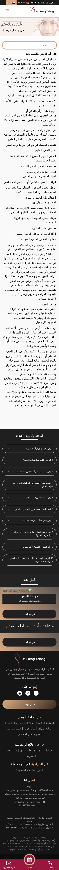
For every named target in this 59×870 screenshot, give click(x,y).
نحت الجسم (11, 750)
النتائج (49, 728)
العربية (9, 2)
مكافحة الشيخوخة (25, 770)
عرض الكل (29, 614)
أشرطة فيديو (25, 734)
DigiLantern (11, 827)
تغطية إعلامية (14, 728)
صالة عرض (29, 728)
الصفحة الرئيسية (45, 723)
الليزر (40, 770)
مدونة (37, 734)
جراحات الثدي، (27, 750)
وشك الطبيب (27, 723)
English (22, 2)
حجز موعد (29, 704)
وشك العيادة (11, 723)
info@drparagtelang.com (27, 802)
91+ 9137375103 (28, 805)
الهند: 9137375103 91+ (42, 2)
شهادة (41, 728)
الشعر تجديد (29, 756)
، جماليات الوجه (45, 750)
